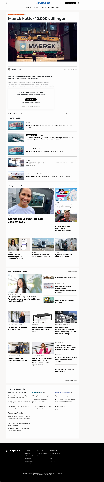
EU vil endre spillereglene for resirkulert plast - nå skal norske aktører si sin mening (41, 401)
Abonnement (28, 453)
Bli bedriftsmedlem (29, 456)
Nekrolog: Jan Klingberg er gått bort (42, 396)
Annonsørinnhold (41, 456)
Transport (36, 7)
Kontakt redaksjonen (55, 453)
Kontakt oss (53, 456)
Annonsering (28, 458)
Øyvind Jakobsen (16, 69)
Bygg (57, 7)
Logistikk (51, 7)
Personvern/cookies (42, 453)
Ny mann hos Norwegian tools (63, 396)
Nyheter (28, 7)
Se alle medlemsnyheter (71, 380)
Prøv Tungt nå (31, 99)
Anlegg (44, 7)
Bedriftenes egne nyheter (17, 271)
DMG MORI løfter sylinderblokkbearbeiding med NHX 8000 (65, 408)
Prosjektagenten (29, 461)
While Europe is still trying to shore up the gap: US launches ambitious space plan (19, 418)
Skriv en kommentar (71, 113)
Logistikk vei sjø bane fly (16, 14)
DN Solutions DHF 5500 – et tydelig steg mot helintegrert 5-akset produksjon (65, 401)
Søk (10, 3)
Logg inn (37, 103)
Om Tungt (52, 461)
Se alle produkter (29, 463)
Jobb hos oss (53, 458)
